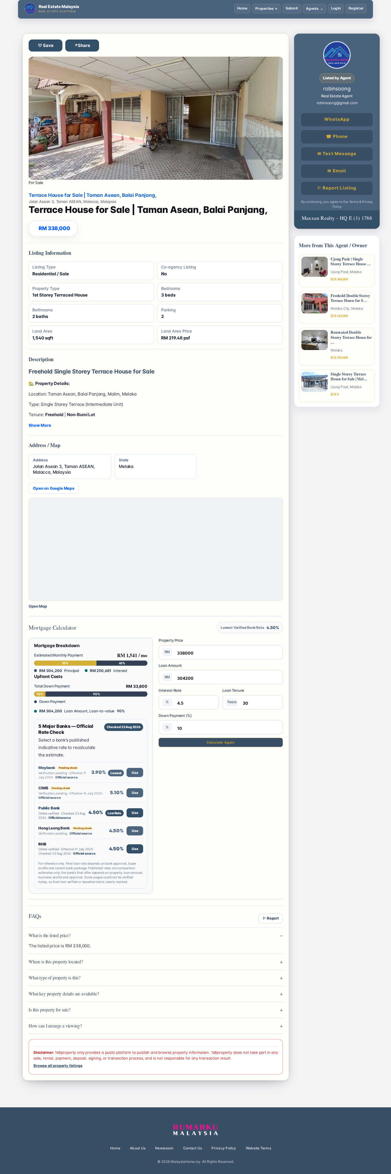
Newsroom (164, 1148)
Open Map (38, 606)
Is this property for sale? (49, 1010)
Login (336, 8)
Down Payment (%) (175, 721)
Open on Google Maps (53, 488)
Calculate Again (220, 742)
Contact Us (192, 1148)
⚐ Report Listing (336, 188)
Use (135, 772)
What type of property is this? (54, 978)
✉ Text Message (337, 153)
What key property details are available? (64, 994)
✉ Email (336, 170)
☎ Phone (337, 136)
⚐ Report (270, 918)
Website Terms (258, 1148)
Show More (40, 425)
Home (242, 8)
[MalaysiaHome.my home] (195, 1130)
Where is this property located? (56, 961)
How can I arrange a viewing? (55, 1026)
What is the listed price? (49, 935)
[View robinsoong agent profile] (337, 55)
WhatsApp (336, 119)
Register (356, 8)
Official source (66, 777)
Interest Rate (170, 696)
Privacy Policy (224, 1148)
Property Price (171, 646)
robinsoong (336, 89)
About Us (137, 1148)
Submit (292, 8)
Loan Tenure (233, 696)
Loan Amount (170, 671)
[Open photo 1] (156, 118)
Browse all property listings (57, 1065)
